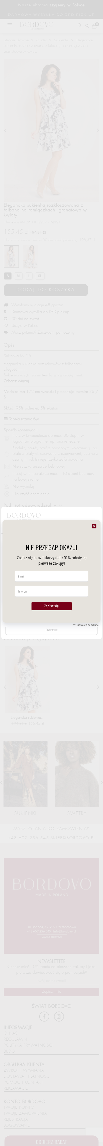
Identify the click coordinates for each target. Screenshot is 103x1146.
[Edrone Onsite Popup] (51, 573)
